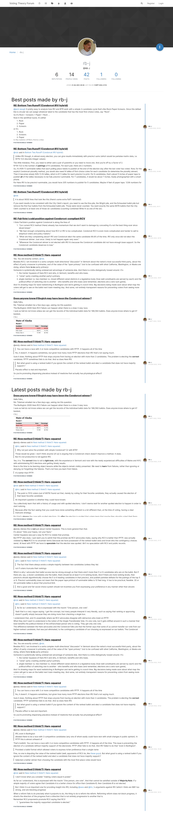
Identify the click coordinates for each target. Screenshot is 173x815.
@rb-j (17, 446)
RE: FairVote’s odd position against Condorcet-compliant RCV (49, 218)
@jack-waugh (20, 109)
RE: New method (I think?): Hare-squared (37, 255)
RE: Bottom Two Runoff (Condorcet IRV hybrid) (41, 105)
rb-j (150, 126)
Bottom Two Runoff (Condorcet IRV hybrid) (44, 152)
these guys (95, 753)
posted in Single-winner (23, 142)
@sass (81, 787)
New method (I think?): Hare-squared (49, 345)
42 (86, 74)
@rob (16, 152)
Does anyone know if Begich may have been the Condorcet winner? (53, 298)
